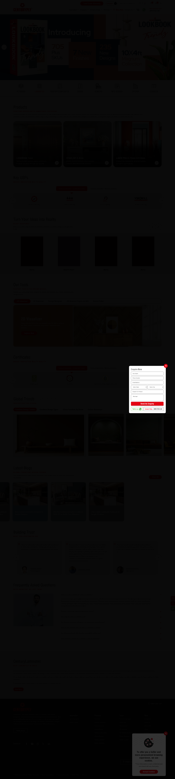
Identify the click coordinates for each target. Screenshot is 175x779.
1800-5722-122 (158, 409)
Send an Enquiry (147, 403)
